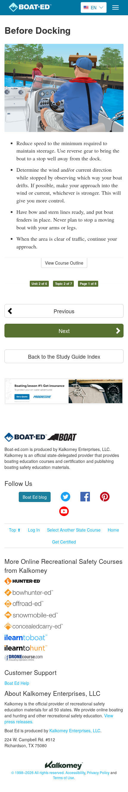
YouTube (64, 511)
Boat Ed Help (16, 683)
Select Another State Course (74, 530)
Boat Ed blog (35, 497)
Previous (64, 311)
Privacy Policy (98, 772)
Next (64, 330)
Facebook (85, 496)
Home (113, 530)
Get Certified (64, 542)
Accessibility (75, 772)
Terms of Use (63, 777)
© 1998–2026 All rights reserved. (38, 772)
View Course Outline (64, 263)
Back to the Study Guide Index (64, 356)
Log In (34, 530)
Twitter (65, 496)
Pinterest (105, 496)
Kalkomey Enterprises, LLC (74, 730)
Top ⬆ (15, 530)
